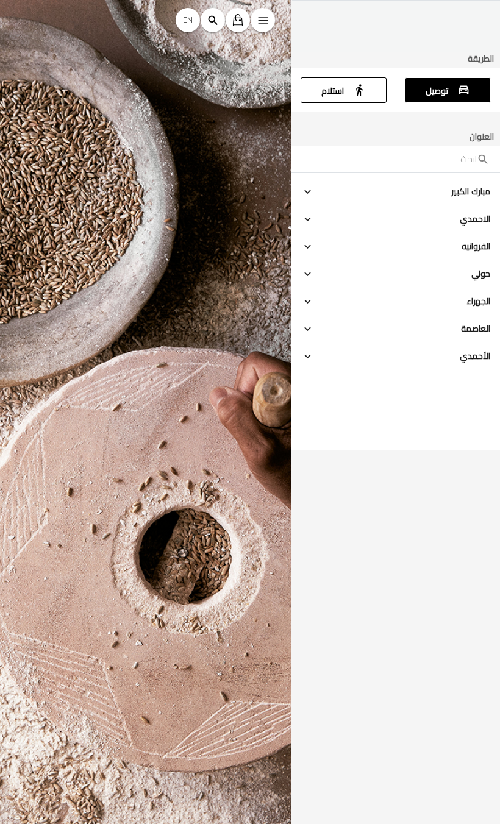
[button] (395, 191)
